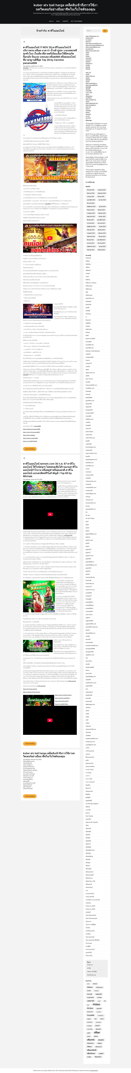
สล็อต (87, 825)
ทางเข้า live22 (90, 769)
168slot (88, 261)
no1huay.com (89, 500)
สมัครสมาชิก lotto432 (92, 822)
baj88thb (88, 323)
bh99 (87, 335)
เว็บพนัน (88, 927)
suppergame (89, 692)
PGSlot (96, 1004)
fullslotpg (88, 391)
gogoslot (88, 118)
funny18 (88, 394)
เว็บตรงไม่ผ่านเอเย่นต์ (91, 918)
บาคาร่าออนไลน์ (90, 782)
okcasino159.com (91, 503)
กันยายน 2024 (90, 229)
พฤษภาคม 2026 (102, 193)
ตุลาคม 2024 (102, 226)
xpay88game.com (91, 744)
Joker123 (88, 428)
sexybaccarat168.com (92, 645)
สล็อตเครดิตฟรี (90, 875)
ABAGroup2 (89, 295)
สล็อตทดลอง (89, 96)
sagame (88, 617)
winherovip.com (90, 741)
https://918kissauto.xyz (92, 36)
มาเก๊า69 (88, 810)
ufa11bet (88, 707)
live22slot (88, 58)
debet (87, 369)
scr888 (88, 636)
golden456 (89, 403)
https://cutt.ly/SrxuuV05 (61, 701)
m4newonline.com (91, 481)
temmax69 (89, 701)
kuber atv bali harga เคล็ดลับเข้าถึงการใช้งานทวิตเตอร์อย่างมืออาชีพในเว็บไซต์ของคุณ (65, 7)
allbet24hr (88, 304)
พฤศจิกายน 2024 (91, 226)
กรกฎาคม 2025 (91, 213)
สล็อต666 (88, 841)
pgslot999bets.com (91, 565)
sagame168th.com (91, 624)
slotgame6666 (90, 667)
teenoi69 (88, 698)
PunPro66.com (90, 583)
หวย (87, 890)
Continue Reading (29, 449)
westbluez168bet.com (92, 738)
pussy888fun (89, 602)
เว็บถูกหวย (88, 921)
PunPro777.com (90, 589)
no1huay (88, 496)
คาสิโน (87, 748)
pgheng (88, 537)
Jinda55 (88, 422)
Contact (65, 21)
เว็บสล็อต (88, 934)
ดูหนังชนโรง (89, 63)
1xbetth (88, 273)
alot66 (87, 307)
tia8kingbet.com (90, 704)
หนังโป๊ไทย (89, 98)
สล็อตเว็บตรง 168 (90, 881)
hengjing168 (89, 410)
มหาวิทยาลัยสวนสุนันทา (92, 803)
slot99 (87, 78)
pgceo (87, 527)
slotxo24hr (89, 673)
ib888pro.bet (89, 419)
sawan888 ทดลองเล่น (92, 627)
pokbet (88, 574)
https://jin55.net (90, 76)
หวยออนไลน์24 (90, 893)
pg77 (87, 521)
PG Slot (88, 515)
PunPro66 (88, 580)
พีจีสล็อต (88, 794)
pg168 (87, 74)
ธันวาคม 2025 (90, 203)
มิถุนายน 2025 (102, 213)
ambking (88, 314)
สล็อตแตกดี (89, 884)
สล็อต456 (88, 831)
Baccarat (88, 320)
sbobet (88, 630)
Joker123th (89, 434)
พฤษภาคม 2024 (91, 236)
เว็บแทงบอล (89, 943)
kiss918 (88, 456)
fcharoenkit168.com (91, 385)
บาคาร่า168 (89, 92)
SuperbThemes (94, 1070)
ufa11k (87, 710)
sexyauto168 (89, 642)
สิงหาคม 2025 (101, 209)
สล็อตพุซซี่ (88, 869)
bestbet (88, 326)
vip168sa (88, 735)
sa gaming (89, 40)
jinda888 (88, 425)
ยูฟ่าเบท (88, 813)
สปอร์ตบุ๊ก (88, 819)
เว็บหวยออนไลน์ (90, 937)
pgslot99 (88, 558)
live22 (99, 1001)
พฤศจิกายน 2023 (91, 246)
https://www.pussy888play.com (95, 45)
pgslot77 (88, 552)
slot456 (88, 67)
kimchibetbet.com (91, 447)
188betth (88, 270)
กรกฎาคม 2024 (91, 233)
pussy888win (89, 608)
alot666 (88, 310)
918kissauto (89, 286)
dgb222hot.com (90, 372)
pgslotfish (88, 568)
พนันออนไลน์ (89, 791)
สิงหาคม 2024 (101, 229)
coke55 (88, 366)
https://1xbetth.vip (91, 99)
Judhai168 (89, 444)
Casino (88, 360)
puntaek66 (89, 593)
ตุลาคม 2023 (102, 246)
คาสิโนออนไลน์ (68, 535)
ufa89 (87, 717)
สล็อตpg (88, 862)
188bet (88, 267)
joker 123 (88, 72)
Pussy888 (88, 599)
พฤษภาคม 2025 (91, 216)
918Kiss (88, 279)
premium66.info (90, 577)
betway (88, 112)
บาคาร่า (88, 775)
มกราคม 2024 (90, 243)
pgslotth (88, 571)
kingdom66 (89, 450)
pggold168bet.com (91, 534)
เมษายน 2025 (102, 216)
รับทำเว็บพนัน (89, 816)
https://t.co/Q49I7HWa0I (30, 441)
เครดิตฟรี (88, 912)
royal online (89, 614)
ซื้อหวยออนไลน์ (90, 757)
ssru (87, 689)
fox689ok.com (90, 388)
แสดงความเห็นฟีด (92, 971)
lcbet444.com (90, 462)
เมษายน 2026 (90, 196)
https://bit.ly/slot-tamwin (30, 689)
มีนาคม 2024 (90, 239)
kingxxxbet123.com (91, 453)
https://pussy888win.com (93, 47)
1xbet (88, 983)
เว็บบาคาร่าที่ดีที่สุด (91, 924)
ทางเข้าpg (88, 772)
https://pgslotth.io (91, 105)
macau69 (88, 484)
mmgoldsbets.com (91, 487)
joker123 (88, 41)
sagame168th (89, 620)
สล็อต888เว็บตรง (90, 850)
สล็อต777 (88, 844)
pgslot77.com (89, 555)
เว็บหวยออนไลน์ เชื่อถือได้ (92, 940)
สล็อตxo (88, 865)
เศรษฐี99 (88, 946)
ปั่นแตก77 (88, 788)
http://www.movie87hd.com (94, 43)
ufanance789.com (91, 729)
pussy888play (90, 605)
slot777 (88, 109)
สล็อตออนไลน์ (89, 872)
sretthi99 (88, 679)
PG (86, 512)
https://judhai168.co (91, 83)
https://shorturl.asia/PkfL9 (62, 698)
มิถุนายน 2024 (102, 233)
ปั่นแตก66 (98, 1029)
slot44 (87, 81)
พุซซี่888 (88, 797)
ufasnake (88, 732)
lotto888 (88, 478)
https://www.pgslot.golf (92, 50)
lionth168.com (90, 465)
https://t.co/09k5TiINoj (61, 704)
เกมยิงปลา (88, 903)
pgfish (87, 531)
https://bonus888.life (92, 85)
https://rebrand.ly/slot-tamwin (31, 692)
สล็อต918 (88, 853)
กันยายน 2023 (90, 249)
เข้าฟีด (89, 968)
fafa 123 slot (89, 379)
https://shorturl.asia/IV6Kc (30, 438)
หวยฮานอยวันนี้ (90, 896)
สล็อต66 (88, 69)
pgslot (87, 52)
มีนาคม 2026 (101, 196)
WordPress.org (91, 975)
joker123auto (89, 431)
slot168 (88, 65)
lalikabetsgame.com (91, 459)
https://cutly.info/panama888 (31, 432)
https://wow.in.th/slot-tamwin (63, 695)
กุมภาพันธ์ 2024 (101, 239)
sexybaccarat (89, 49)
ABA (87, 292)
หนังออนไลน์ (89, 887)
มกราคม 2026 (102, 199)
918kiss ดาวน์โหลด (91, 283)
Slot (87, 658)
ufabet (87, 723)
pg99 (87, 54)
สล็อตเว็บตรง (89, 878)
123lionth (88, 258)
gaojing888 (89, 397)
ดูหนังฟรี (88, 61)
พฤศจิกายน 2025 (91, 206)
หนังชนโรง (89, 59)
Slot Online (89, 661)
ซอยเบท (88, 754)
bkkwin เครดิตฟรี (90, 338)
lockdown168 (89, 475)
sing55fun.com (90, 655)
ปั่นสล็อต (88, 785)
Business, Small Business (93, 351)
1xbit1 (87, 276)
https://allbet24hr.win (92, 103)
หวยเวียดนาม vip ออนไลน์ (93, 900)
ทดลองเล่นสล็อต (90, 766)
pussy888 (88, 90)
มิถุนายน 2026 (90, 193)
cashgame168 (89, 357)
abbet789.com (90, 298)
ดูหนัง (87, 760)
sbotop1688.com (90, 633)
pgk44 (87, 543)
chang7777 (89, 363)
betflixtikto (89, 329)
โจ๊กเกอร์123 (89, 955)
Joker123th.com (90, 438)
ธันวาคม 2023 (101, 243)
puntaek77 (89, 596)
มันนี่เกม (88, 806)
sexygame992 (90, 651)
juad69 (88, 441)
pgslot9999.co (90, 562)
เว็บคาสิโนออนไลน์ (91, 915)
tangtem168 (89, 695)
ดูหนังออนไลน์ (89, 38)
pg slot (88, 116)
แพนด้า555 (89, 952)
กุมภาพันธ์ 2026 (91, 199)
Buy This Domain (76, 21)
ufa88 (87, 713)
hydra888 (88, 416)
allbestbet (88, 301)
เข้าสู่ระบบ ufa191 (90, 906)
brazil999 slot (90, 345)
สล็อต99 (88, 89)
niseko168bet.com (91, 493)
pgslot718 (88, 549)
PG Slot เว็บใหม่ (90, 518)
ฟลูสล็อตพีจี (89, 800)
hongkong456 (90, 413)
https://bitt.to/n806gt (29, 435)
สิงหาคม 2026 (90, 189)
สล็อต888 (25, 68)
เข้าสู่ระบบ (90, 964)
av (86, 317)
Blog (58, 21)
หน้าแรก (51, 21)
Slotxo (87, 670)
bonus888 (88, 341)
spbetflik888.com (91, 676)
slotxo (87, 94)
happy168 (88, 407)
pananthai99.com (91, 509)
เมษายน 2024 (102, 236)
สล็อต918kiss (89, 856)
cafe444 (88, 354)
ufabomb (88, 726)
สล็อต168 (88, 828)
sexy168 (88, 639)
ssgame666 (89, 686)
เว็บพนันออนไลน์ (90, 931)
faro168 (88, 382)
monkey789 (89, 490)
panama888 (37, 426)
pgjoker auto (89, 540)
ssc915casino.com (91, 682)
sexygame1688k (90, 648)
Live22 (88, 469)
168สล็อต (88, 264)
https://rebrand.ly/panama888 (31, 429)
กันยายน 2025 (90, 209)
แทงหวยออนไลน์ (90, 949)
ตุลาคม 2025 (102, 206)
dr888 (87, 376)
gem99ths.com (90, 400)
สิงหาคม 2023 (101, 249)
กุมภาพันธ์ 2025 (101, 219)
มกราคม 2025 (90, 223)
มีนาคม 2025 (90, 219)
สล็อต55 (88, 834)
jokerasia (88, 114)
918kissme (89, 289)
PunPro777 (89, 586)
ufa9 (87, 720)
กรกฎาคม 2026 (101, 189)
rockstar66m (89, 611)
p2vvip (88, 506)
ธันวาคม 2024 (101, 223)
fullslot (87, 56)
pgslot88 (88, 110)
